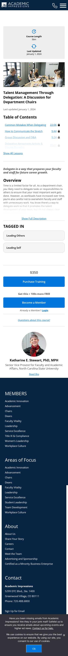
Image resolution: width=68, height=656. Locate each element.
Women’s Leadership (17, 441)
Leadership (11, 426)
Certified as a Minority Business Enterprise (29, 563)
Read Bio (34, 374)
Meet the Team (13, 553)
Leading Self (13, 247)
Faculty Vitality (13, 421)
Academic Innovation (17, 401)
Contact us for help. (43, 628)
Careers (9, 543)
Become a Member (43, 302)
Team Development (16, 507)
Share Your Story (14, 538)
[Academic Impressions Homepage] (15, 5)
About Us (10, 533)
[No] (64, 635)
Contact (9, 548)
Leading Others (15, 235)
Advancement (12, 406)
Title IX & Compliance (17, 436)
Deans (8, 416)
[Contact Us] (54, 5)
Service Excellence (15, 431)
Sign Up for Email (15, 611)
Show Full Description (34, 218)
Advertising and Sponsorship (21, 558)
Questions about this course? (34, 320)
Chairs (8, 411)
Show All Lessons (13, 153)
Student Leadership (16, 502)
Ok (34, 648)
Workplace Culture (15, 446)
